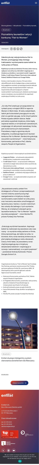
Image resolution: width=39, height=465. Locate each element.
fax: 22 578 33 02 (6, 424)
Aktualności (17, 26)
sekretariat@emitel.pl (8, 426)
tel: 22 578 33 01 (6, 422)
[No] (37, 458)
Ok (20, 461)
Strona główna (6, 26)
